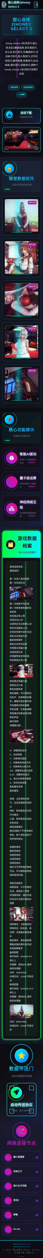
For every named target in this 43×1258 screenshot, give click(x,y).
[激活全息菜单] (36, 5)
